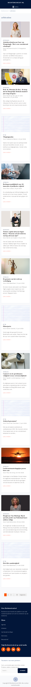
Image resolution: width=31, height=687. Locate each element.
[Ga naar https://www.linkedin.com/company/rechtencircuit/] (13, 649)
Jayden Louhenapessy (13, 378)
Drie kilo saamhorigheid (11, 563)
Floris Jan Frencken (12, 423)
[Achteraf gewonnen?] (15, 408)
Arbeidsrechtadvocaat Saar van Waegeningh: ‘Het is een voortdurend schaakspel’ (15, 44)
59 (17, 595)
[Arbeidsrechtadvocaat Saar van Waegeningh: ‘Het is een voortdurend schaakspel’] (15, 29)
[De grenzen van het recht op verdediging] (15, 266)
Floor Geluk (10, 188)
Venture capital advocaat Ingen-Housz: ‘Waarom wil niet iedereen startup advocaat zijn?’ (14, 234)
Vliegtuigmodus (8, 137)
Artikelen (5, 182)
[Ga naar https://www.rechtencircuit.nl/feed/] (18, 649)
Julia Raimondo (11, 522)
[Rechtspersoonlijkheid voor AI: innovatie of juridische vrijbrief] (15, 171)
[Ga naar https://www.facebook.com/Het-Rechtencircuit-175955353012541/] (3, 649)
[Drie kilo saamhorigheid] (15, 550)
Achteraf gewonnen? (10, 421)
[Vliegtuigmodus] (15, 124)
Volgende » (23, 595)
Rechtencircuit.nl (11, 48)
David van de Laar (11, 96)
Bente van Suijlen (11, 238)
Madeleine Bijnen (11, 139)
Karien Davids (10, 328)
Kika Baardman (11, 283)
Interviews (6, 40)
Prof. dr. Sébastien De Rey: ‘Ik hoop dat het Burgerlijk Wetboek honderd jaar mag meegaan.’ (15, 91)
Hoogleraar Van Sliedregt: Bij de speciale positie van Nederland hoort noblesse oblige (15, 518)
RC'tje (4, 135)
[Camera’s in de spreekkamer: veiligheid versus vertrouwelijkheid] (15, 361)
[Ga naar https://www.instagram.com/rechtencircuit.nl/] (8, 649)
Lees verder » (7, 63)
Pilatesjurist (7, 326)
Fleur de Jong (10, 472)
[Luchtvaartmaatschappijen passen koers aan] (15, 455)
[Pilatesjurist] (15, 313)
